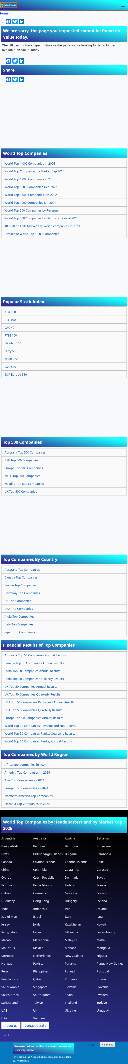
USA (4, 1018)
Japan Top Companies (19, 632)
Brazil (5, 854)
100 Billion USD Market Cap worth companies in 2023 (42, 226)
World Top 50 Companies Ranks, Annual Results (38, 741)
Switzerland (9, 1003)
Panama (70, 963)
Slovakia (70, 987)
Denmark (71, 877)
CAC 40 (9, 328)
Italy (68, 917)
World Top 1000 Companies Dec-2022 (30, 187)
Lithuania (71, 932)
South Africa (10, 995)
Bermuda (71, 846)
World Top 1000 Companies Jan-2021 (30, 203)
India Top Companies (19, 616)
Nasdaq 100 (12, 343)
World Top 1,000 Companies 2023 (28, 179)
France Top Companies (20, 585)
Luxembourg (106, 932)
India (4, 909)
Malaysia (71, 940)
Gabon (6, 893)
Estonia (6, 885)
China (5, 870)
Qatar (37, 979)
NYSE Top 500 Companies (22, 476)
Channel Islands (76, 862)
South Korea (41, 995)
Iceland (102, 901)
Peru (4, 971)
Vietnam (39, 1018)
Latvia (37, 932)
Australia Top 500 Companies (25, 452)
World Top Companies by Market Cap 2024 (34, 171)
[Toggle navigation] (123, 5)
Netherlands (42, 956)
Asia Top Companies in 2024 (24, 780)
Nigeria (102, 956)
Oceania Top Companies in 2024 (27, 804)
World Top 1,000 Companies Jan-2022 (30, 195)
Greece (101, 893)
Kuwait (101, 924)
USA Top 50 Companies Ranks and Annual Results (39, 702)
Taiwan (38, 1003)
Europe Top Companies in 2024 (26, 788)
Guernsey (8, 901)
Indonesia (40, 909)
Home (4, 13)
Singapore (40, 987)
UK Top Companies (17, 601)
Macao (6, 940)
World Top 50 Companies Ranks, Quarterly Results (39, 733)
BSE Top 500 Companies (21, 460)
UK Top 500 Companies (20, 491)
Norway (6, 963)
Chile (100, 862)
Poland (70, 971)
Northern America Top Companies (28, 796)
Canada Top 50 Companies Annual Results (34, 663)
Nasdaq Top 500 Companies (24, 484)
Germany (39, 893)
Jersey (5, 924)
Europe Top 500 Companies (23, 468)
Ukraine (70, 1010)
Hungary (71, 901)
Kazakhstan (73, 924)
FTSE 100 (10, 335)
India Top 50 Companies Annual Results (32, 671)
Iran (67, 909)
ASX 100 (10, 312)
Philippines (41, 971)
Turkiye (102, 1003)
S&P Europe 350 (15, 374)
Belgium (39, 846)
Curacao (102, 870)
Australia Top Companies (22, 570)
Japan (100, 917)
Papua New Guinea (110, 963)
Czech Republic (43, 877)
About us (10, 1026)
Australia (39, 838)
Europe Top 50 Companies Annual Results (33, 718)
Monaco (70, 948)
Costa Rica (72, 870)
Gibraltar (71, 893)
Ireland (102, 909)
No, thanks (108, 1044)
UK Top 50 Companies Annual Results (30, 687)
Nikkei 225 (11, 359)
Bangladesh (9, 846)
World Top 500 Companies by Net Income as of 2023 (41, 218)
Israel (37, 917)
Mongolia (103, 948)
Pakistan (39, 963)
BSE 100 (10, 320)
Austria (70, 838)
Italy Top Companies (18, 624)
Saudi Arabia (10, 987)
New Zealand (74, 956)
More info (23, 1061)
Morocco (7, 956)
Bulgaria (71, 854)
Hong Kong (41, 901)
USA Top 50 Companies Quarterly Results (33, 710)
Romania (71, 979)
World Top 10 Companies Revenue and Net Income (40, 726)
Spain (69, 995)
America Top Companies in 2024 (27, 772)
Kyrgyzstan (9, 932)
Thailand (71, 1003)
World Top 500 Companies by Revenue (31, 210)
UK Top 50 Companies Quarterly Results (32, 694)
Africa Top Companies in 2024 (25, 765)
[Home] (10, 5)
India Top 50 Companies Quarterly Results (34, 679)
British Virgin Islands (48, 854)
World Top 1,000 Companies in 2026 (29, 163)
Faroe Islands (42, 885)
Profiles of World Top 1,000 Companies (31, 234)
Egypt (101, 877)
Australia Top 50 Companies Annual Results (35, 655)
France (101, 885)
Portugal (103, 971)
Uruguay (103, 1010)
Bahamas (103, 838)
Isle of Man (9, 917)
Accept (91, 1044)
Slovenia (102, 987)
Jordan (37, 924)
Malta (101, 940)
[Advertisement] (64, 263)
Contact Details (35, 1026)
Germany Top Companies (22, 593)
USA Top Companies (18, 609)
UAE (4, 1010)
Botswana (104, 846)
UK (35, 1010)
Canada (6, 862)
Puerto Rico (9, 979)
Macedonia (41, 940)
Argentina (8, 838)
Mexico (38, 948)
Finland (70, 885)
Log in (6, 1035)
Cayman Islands (44, 862)
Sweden (102, 995)
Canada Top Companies (21, 577)
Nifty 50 (10, 351)
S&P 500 (10, 367)
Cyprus (6, 877)
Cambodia (104, 854)
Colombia (40, 870)
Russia (101, 979)
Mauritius (8, 948)
